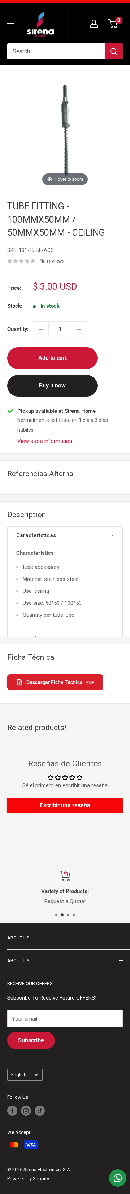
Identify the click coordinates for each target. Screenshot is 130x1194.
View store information (44, 441)
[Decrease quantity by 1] (40, 329)
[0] (112, 23)
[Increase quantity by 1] (79, 329)
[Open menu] (10, 23)
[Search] (114, 51)
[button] (65, 536)
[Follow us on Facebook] (12, 1111)
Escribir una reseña (65, 805)
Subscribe (31, 1040)
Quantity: (18, 329)
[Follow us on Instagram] (26, 1111)
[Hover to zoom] (65, 129)
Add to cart (52, 358)
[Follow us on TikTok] (40, 1111)
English (18, 1074)
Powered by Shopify (28, 1178)
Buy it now (52, 385)
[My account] (94, 24)
